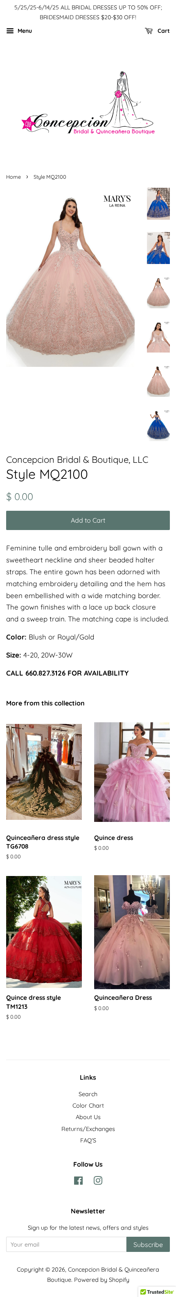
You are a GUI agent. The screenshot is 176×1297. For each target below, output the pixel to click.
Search (88, 1094)
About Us (88, 1117)
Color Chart (88, 1105)
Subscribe (148, 1244)
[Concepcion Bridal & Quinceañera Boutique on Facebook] (78, 1182)
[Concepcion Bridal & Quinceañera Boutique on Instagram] (97, 1182)
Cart (163, 30)
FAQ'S (88, 1140)
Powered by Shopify (101, 1279)
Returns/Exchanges (88, 1129)
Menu (24, 30)
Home (13, 176)
